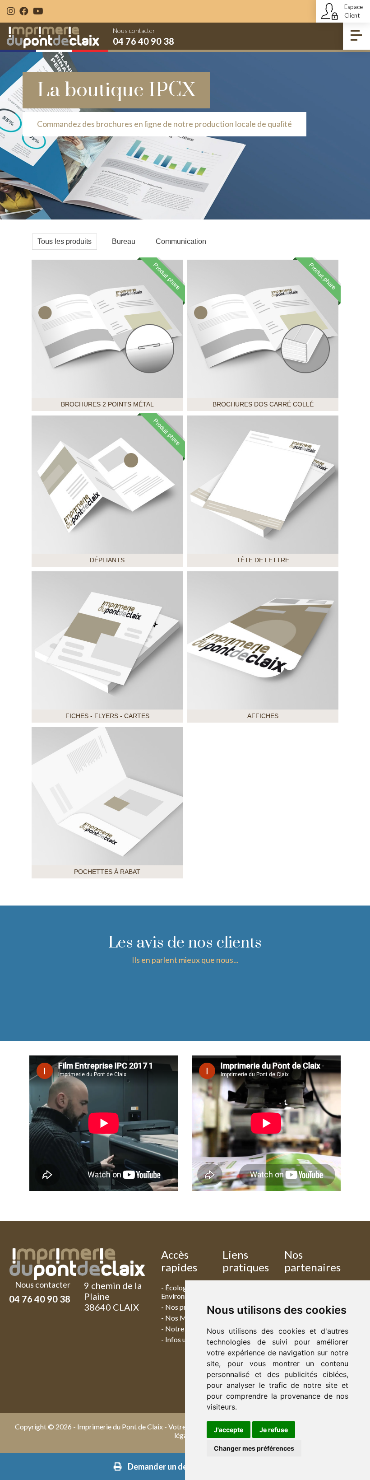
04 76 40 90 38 (143, 41)
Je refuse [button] (273, 1429)
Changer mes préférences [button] (254, 1448)
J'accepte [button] (228, 1429)
